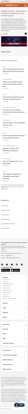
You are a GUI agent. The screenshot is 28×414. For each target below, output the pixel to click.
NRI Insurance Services (8, 290)
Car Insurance (4, 205)
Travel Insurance (5, 214)
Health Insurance (5, 210)
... (5, 188)
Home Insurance (5, 219)
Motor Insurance (6, 279)
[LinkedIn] (22, 264)
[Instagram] (7, 264)
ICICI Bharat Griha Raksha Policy (9, 298)
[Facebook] (2, 264)
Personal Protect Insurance (8, 223)
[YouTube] (17, 264)
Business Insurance (7, 292)
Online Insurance (5, 228)
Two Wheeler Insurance (8, 283)
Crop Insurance (6, 294)
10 (3, 188)
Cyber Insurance (6, 296)
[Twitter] (12, 264)
